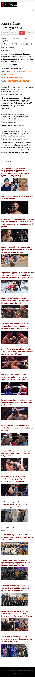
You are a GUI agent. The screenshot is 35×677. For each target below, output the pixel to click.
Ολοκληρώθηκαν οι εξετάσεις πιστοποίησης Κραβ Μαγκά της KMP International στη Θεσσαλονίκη (15, 588)
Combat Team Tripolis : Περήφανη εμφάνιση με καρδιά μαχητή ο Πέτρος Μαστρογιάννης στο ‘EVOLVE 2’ (15, 562)
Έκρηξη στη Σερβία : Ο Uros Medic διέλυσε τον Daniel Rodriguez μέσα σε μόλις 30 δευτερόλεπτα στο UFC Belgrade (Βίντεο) (17, 275)
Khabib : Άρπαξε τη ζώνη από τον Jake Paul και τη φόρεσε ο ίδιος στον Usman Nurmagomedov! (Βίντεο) (16, 300)
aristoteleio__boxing (17, 78)
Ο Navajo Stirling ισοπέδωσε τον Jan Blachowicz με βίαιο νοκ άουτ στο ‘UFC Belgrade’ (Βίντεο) (16, 453)
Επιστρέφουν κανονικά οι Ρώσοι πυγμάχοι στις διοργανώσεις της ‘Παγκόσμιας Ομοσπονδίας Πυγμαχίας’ (16, 376)
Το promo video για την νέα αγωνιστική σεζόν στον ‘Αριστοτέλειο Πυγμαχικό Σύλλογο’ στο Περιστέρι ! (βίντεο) (15, 134)
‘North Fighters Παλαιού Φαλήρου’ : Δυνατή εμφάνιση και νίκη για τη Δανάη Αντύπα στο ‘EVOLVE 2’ (16, 639)
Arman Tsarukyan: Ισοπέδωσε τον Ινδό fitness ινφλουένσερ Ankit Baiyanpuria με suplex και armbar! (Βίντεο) (17, 351)
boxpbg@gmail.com (13, 68)
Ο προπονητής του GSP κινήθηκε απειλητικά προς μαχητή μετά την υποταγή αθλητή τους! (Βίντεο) (14, 478)
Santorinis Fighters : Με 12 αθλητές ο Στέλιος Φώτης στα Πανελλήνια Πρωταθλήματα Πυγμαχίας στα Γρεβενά (16, 613)
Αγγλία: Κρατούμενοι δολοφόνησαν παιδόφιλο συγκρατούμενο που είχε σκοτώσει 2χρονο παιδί (15, 504)
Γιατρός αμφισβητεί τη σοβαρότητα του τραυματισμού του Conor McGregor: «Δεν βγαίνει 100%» (17, 402)
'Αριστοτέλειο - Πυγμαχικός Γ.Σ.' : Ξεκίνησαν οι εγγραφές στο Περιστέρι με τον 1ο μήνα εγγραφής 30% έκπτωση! (17, 89)
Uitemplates (17, 673)
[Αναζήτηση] (22, 33)
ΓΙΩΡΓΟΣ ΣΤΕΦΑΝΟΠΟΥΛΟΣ (18, 81)
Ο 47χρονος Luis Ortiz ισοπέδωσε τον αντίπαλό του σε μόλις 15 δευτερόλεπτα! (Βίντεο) (17, 427)
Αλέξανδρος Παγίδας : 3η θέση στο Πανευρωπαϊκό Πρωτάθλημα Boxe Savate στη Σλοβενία (17, 537)
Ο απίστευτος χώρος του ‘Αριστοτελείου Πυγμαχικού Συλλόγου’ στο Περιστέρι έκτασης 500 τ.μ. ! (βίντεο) (15, 116)
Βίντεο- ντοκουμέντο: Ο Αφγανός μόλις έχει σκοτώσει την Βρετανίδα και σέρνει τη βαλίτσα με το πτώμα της (17, 249)
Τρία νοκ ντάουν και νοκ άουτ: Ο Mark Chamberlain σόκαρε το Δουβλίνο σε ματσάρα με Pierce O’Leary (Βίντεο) (16, 326)
